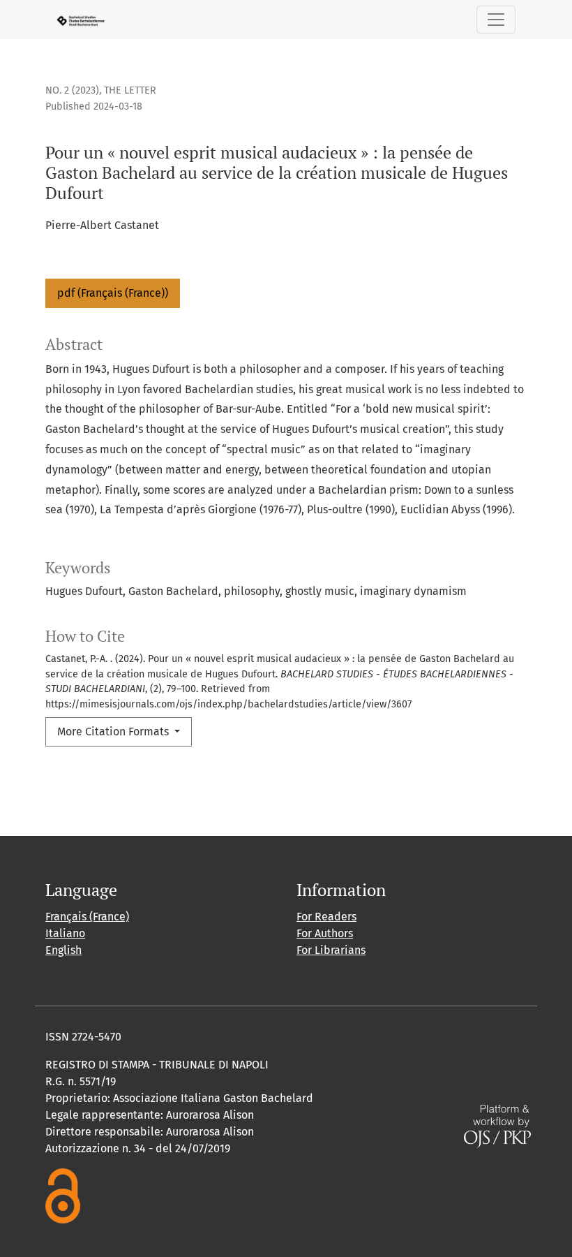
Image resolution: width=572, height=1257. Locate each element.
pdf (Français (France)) (112, 293)
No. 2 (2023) (72, 90)
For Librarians (331, 950)
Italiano (65, 933)
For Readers (326, 916)
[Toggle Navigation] (495, 20)
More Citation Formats (114, 731)
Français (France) (87, 916)
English (63, 950)
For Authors (324, 933)
